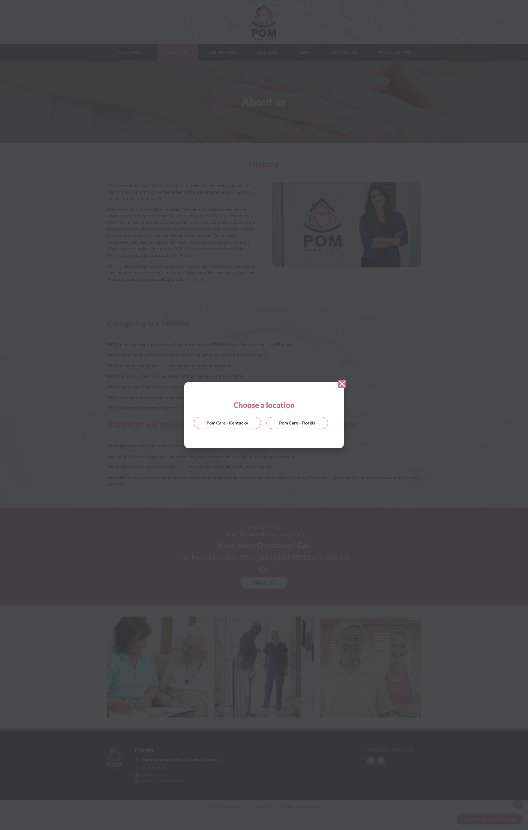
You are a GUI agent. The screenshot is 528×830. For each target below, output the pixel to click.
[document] (264, 415)
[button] (342, 384)
